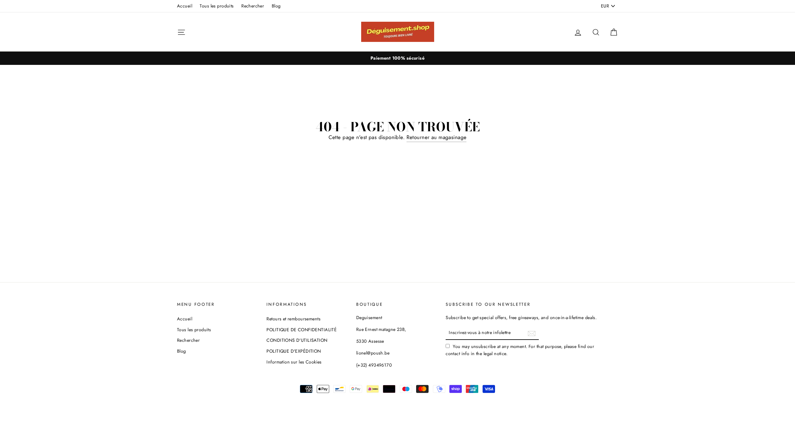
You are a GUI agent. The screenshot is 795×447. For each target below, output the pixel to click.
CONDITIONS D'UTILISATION (296, 340)
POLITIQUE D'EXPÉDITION (293, 351)
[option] (397, 58)
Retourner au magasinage (437, 137)
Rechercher (252, 6)
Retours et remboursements (293, 319)
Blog (276, 6)
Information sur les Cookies (293, 362)
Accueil (184, 6)
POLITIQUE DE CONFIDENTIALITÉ (301, 330)
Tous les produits (217, 6)
